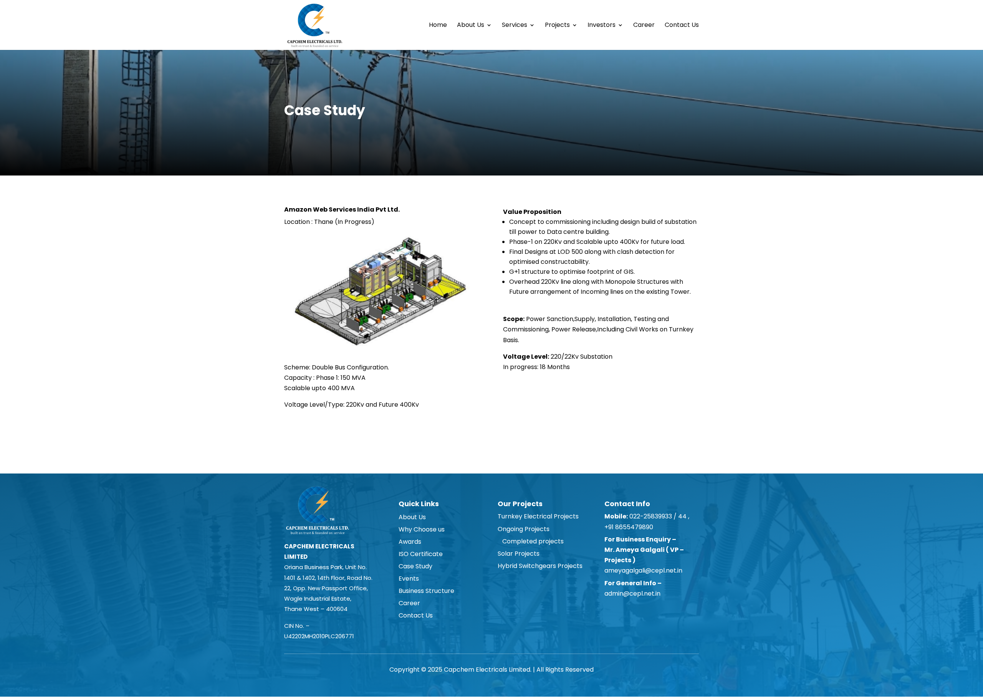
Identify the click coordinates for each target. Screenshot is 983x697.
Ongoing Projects (523, 529)
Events (409, 578)
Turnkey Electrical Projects (538, 516)
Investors (601, 25)
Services (514, 25)
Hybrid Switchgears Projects (540, 565)
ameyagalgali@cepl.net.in (643, 570)
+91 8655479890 (629, 527)
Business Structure (426, 590)
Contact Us (682, 25)
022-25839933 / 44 (657, 516)
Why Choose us (422, 529)
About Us (470, 25)
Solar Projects (518, 553)
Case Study (415, 566)
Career (644, 25)
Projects (557, 25)
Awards (410, 541)
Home (438, 25)
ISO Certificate (421, 554)
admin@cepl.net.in (632, 593)
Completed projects (531, 541)
